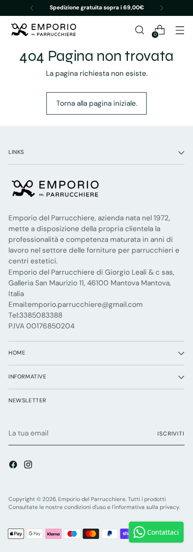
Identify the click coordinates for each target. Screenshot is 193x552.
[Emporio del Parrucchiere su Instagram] (29, 466)
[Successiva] (161, 8)
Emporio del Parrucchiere (92, 499)
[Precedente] (32, 8)
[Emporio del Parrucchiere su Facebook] (14, 466)
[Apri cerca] (139, 30)
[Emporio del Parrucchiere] (43, 30)
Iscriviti (171, 433)
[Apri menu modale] (179, 30)
